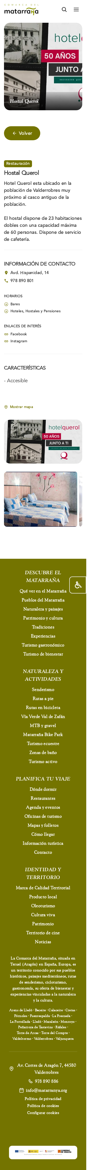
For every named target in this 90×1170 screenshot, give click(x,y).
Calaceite (55, 1010)
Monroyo (67, 1022)
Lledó (37, 1022)
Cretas (71, 1010)
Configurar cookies (43, 1112)
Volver (25, 133)
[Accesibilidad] (77, 585)
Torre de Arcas (28, 1033)
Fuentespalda (40, 1016)
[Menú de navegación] (76, 10)
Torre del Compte (54, 1033)
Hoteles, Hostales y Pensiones (35, 311)
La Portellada (20, 1022)
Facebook (18, 334)
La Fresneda (61, 1016)
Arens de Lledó (20, 1010)
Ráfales (61, 1027)
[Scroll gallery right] (75, 499)
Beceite (40, 1010)
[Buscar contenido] (64, 10)
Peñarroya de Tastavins (35, 1027)
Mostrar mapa (21, 407)
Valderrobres (43, 1038)
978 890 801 (22, 281)
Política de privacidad (43, 1098)
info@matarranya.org (46, 1090)
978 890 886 (46, 1081)
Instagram (18, 341)
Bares (15, 304)
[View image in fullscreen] (40, 499)
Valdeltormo (21, 1038)
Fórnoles (21, 1016)
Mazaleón (51, 1022)
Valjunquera (65, 1038)
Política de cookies (43, 1105)
